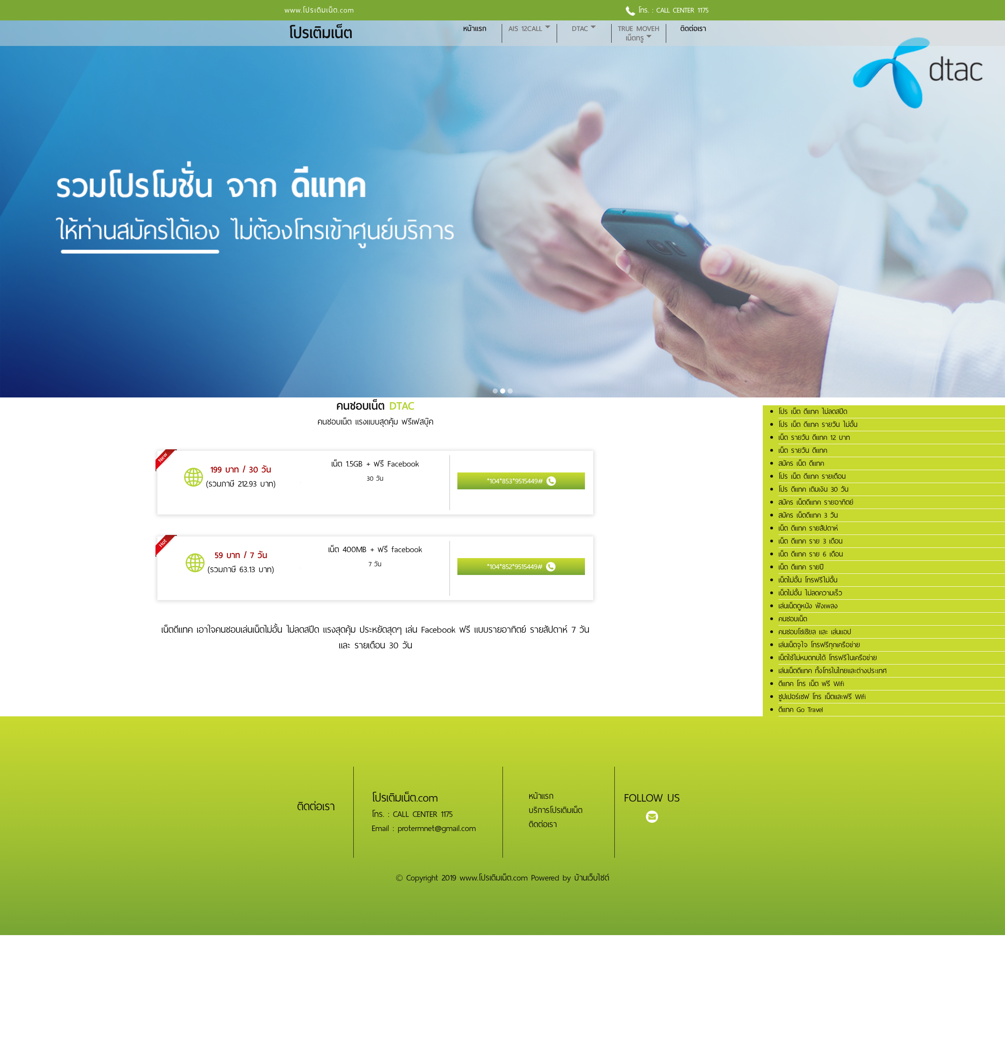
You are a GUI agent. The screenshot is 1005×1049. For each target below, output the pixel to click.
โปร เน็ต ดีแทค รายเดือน (812, 476)
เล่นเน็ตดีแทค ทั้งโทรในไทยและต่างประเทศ (832, 671)
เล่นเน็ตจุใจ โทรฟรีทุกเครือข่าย (819, 645)
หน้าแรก (474, 28)
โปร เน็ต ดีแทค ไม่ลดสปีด (812, 411)
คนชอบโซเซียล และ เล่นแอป (814, 632)
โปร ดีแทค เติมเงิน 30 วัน (813, 489)
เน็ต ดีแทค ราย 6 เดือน (810, 554)
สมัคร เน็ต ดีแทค (801, 463)
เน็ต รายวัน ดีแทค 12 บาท (814, 437)
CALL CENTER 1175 (682, 10)
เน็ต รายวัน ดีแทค (802, 450)
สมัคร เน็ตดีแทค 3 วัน (808, 515)
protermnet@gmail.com (437, 828)
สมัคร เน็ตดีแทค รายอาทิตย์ (815, 502)
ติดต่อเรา (693, 28)
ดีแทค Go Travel (800, 709)
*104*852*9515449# (516, 566)
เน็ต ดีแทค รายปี (801, 567)
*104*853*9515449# (516, 480)
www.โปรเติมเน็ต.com (319, 10)
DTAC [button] (580, 28)
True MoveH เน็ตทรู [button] (638, 33)
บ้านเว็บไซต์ (591, 878)
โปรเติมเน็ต (321, 33)
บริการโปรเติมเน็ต (556, 810)
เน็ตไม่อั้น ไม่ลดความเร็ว (810, 593)
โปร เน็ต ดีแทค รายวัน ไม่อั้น (817, 424)
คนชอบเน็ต (792, 619)
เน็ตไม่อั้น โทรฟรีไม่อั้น (807, 580)
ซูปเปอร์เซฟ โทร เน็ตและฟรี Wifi (822, 696)
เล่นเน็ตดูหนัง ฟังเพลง (808, 606)
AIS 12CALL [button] (525, 28)
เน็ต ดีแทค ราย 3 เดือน (810, 541)
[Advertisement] (235, 990)
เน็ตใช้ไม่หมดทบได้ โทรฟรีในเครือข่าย (827, 658)
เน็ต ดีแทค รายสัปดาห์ (808, 528)
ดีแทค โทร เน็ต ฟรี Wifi (811, 683)
